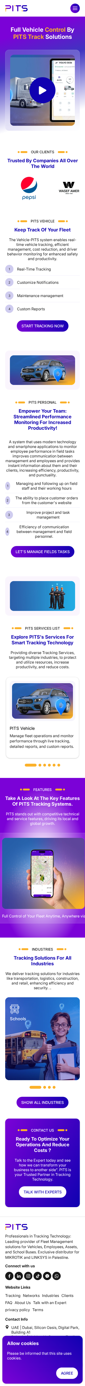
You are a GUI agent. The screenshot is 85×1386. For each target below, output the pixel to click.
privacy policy (17, 1309)
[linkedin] (19, 1276)
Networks (31, 1295)
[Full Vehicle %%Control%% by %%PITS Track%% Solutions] (42, 90)
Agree (67, 1373)
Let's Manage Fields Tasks (43, 551)
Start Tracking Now (42, 326)
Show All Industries (42, 1102)
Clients (67, 1295)
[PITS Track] (16, 8)
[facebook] (9, 1276)
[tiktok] (38, 1276)
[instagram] (28, 1276)
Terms (37, 1309)
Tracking (13, 1295)
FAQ (8, 1302)
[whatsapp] (56, 1276)
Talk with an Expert (49, 1302)
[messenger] (47, 1276)
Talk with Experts (43, 1192)
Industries (50, 1295)
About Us (23, 1302)
